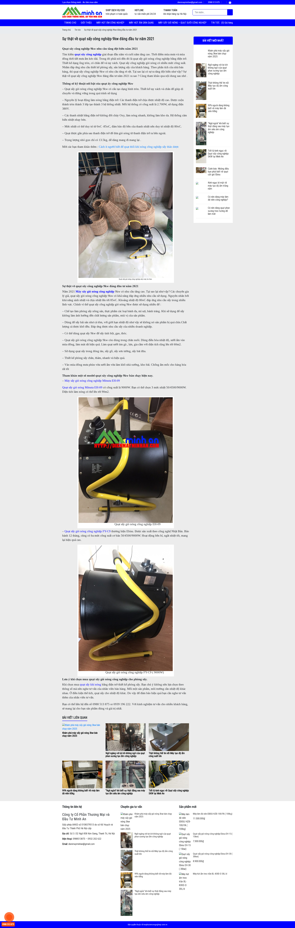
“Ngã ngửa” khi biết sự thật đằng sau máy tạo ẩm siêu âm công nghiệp (125, 792)
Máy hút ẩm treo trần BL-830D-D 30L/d (210, 873)
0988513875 (79, 838)
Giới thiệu (86, 22)
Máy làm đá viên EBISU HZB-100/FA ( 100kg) (212, 813)
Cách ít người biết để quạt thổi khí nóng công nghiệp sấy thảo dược (139, 146)
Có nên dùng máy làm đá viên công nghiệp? (218, 198)
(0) (223, 22)
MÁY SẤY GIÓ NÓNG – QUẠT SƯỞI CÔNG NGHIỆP (182, 22)
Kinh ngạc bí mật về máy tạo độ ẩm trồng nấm (218, 185)
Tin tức (215, 22)
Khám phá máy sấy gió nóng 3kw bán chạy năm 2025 (218, 53)
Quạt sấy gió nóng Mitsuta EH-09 (82, 387)
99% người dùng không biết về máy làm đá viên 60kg (218, 108)
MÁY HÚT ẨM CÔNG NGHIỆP (110, 22)
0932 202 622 (94, 838)
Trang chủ (70, 22)
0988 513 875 (214, 2)
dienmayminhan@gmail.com (189, 2)
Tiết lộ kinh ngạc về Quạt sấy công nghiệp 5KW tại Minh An (218, 153)
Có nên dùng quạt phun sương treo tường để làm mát (219, 210)
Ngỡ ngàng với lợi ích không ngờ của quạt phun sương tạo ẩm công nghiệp (125, 755)
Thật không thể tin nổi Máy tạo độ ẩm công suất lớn (218, 85)
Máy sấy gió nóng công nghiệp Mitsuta (88, 380)
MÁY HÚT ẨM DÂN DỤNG (141, 22)
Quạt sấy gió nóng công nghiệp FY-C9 (88, 531)
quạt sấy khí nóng (90, 684)
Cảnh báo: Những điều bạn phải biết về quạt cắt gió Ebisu (218, 171)
